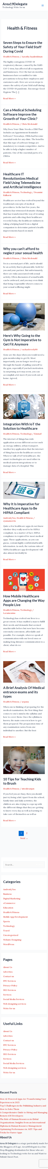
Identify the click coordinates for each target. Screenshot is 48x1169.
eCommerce (9, 903)
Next (24, 838)
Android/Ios (9, 518)
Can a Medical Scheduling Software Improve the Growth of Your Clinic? (22, 114)
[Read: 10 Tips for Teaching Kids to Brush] (24, 760)
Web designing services (14, 1004)
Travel (6, 930)
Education (8, 907)
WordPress (8, 944)
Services (7, 994)
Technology (26, 192)
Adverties (8, 972)
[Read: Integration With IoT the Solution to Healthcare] (24, 406)
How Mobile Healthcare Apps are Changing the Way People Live (24, 600)
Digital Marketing (11, 898)
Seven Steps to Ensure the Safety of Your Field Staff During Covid (22, 47)
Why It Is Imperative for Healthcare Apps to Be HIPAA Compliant (21, 508)
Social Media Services (13, 999)
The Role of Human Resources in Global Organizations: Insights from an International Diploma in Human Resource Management (22, 1122)
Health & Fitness (11, 56)
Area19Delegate (15, 4)
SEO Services (9, 990)
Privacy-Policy (10, 985)
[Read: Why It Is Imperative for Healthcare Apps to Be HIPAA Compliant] (24, 490)
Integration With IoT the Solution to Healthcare (21, 426)
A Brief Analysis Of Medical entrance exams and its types (24, 692)
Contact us (8, 976)
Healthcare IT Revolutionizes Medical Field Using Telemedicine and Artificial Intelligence (22, 180)
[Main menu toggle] (42, 5)
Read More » (9, 98)
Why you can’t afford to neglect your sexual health (23, 251)
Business (7, 894)
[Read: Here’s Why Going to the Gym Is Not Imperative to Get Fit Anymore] (24, 316)
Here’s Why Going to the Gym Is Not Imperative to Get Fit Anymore (22, 340)
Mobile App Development (15, 917)
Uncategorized (10, 935)
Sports (6, 921)
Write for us (9, 1008)
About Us (7, 967)
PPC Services (9, 981)
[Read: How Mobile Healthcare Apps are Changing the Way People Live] (24, 579)
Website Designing (12, 939)
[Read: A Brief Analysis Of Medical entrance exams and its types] (24, 671)
